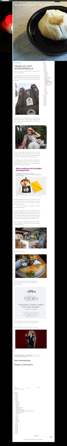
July (16, 414)
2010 (44, 104)
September (45, 75)
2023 (44, 66)
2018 (44, 95)
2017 (44, 96)
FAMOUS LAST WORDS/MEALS (46, 80)
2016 (44, 97)
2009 (44, 105)
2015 (44, 98)
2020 (44, 69)
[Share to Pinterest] (31, 355)
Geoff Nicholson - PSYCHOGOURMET (38, 5)
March (45, 91)
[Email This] (27, 355)
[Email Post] (25, 355)
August (45, 76)
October (45, 74)
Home (27, 387)
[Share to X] (29, 355)
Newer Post (16, 387)
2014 (16, 427)
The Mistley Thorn (25, 356)
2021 (44, 68)
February (45, 92)
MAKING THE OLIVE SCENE (48, 84)
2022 (44, 67)
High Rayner (18, 356)
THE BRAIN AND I (46, 85)
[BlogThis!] (28, 355)
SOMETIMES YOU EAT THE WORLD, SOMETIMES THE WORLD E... (48, 82)
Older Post (38, 387)
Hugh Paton (21, 356)
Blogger (42, 439)
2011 (44, 103)
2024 (44, 65)
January (45, 93)
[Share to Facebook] (30, 355)
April (45, 90)
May (45, 89)
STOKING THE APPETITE (47, 77)
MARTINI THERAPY (47, 78)
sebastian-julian (35, 439)
